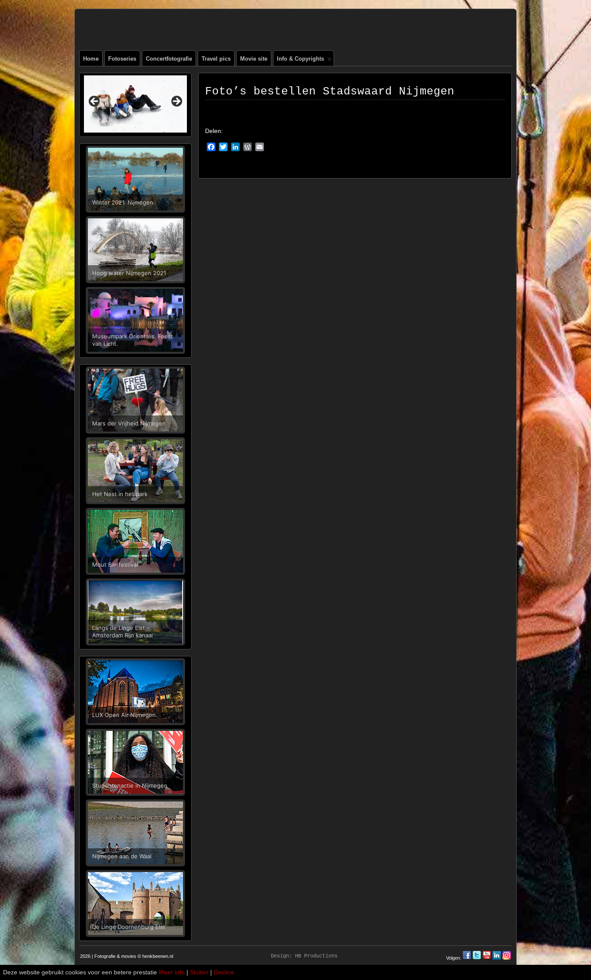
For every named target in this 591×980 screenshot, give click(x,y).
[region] (135, 104)
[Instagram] (506, 958)
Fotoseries (122, 58)
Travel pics (216, 58)
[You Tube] (486, 958)
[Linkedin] (496, 958)
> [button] (176, 101)
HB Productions (316, 956)
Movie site (253, 58)
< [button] (94, 101)
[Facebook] (467, 958)
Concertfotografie (169, 58)
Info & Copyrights (300, 58)
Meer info (172, 972)
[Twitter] (477, 958)
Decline (224, 972)
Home (91, 58)
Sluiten (199, 972)
